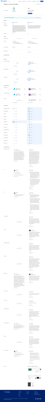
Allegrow (13, 10)
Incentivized (30, 187)
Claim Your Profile (36, 393)
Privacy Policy (11, 398)
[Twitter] (38, 398)
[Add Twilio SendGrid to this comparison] (24, 94)
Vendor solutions (24, 1)
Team (19, 393)
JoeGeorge (17, 149)
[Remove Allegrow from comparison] (25, 7)
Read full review (31, 166)
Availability (5, 116)
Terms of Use (5, 398)
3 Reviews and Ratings (14, 11)
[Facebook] (37, 398)
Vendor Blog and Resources (37, 394)
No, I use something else (37, 17)
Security (8, 398)
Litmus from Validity (31, 10)
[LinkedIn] (40, 398)
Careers (19, 394)
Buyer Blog (27, 393)
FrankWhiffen (17, 192)
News (19, 395)
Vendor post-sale (5, 140)
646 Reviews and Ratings (30, 11)
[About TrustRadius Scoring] (12, 22)
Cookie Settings (26, 398)
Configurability (5, 132)
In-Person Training (6, 124)
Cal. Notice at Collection (21, 398)
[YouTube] (35, 398)
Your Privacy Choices (15, 398)
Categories (19, 1)
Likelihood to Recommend (6, 108)
